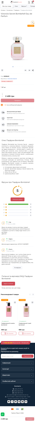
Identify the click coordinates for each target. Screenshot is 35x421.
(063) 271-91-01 (18, 389)
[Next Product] (29, 70)
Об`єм (4, 87)
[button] (30, 294)
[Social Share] (32, 70)
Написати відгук (17, 199)
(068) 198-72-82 (18, 393)
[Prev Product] (25, 70)
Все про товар (7, 6)
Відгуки (24, 6)
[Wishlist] (2, 70)
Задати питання (8, 283)
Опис (16, 6)
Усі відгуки (17, 267)
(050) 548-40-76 (18, 391)
